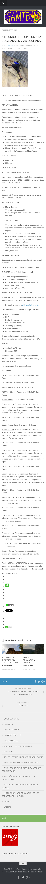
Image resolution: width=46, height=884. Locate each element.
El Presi (9, 45)
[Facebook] (35, 681)
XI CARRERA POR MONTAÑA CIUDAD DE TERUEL (20, 786)
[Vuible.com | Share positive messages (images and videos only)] (7, 587)
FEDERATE (8, 752)
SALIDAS (7, 807)
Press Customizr (36, 872)
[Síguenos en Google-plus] (42, 681)
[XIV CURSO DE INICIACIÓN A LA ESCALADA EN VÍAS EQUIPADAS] (12, 649)
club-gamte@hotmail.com (32, 305)
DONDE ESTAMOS (11, 730)
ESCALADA (13, 30)
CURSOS (5, 30)
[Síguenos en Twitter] (39, 681)
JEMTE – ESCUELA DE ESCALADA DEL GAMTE (23, 757)
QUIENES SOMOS (11, 719)
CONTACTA (8, 724)
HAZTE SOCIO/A (11, 741)
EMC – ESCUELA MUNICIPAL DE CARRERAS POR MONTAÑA (21, 769)
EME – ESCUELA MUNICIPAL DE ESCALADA (22, 763)
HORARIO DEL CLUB (12, 735)
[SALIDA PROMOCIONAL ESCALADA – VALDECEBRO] (33, 649)
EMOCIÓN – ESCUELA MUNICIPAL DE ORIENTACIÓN (18, 777)
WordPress (17, 872)
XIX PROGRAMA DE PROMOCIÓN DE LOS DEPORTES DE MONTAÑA (20, 794)
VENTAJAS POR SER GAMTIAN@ (18, 746)
